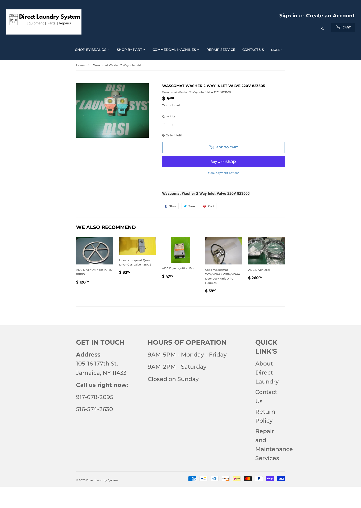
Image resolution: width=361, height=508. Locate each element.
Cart (346, 27)
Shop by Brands (91, 50)
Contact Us (253, 50)
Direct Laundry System (102, 480)
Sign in (288, 16)
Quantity (168, 116)
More (275, 50)
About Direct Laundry (267, 372)
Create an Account (330, 16)
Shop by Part (130, 50)
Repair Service (220, 50)
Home (80, 65)
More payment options (223, 172)
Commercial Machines (175, 50)
